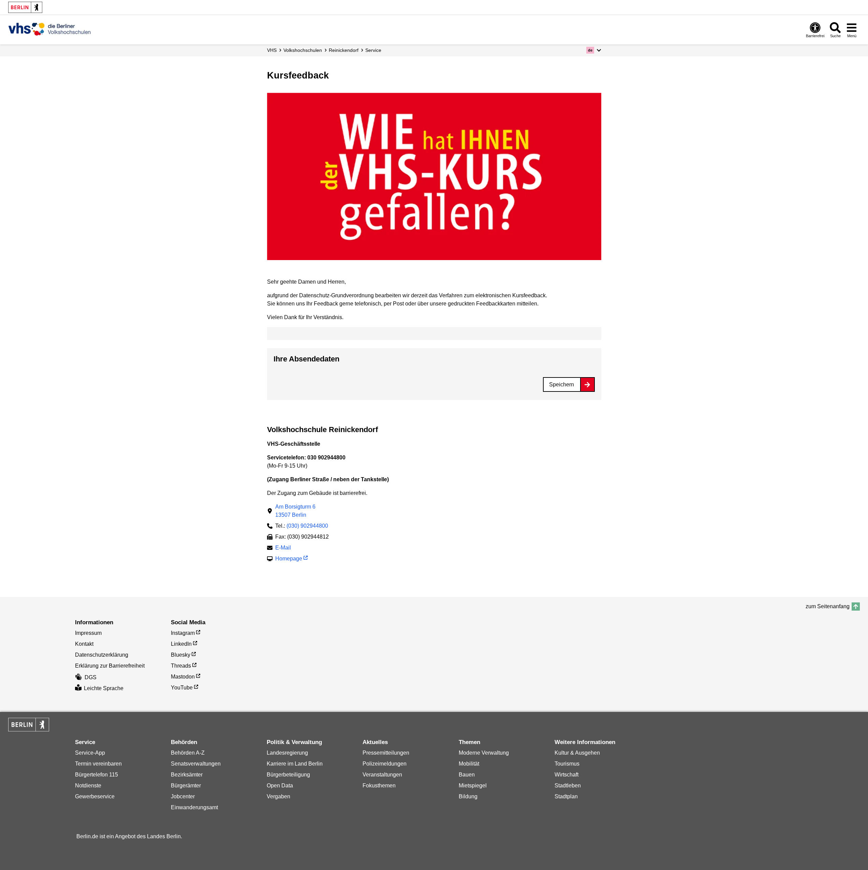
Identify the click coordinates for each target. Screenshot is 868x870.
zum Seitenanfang (828, 606)
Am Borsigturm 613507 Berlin (295, 511)
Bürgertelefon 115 (96, 775)
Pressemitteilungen (386, 753)
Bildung (468, 796)
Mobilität (469, 764)
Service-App (90, 753)
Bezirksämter (187, 775)
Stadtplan (566, 796)
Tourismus (567, 764)
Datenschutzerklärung (101, 655)
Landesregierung (287, 753)
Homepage (288, 559)
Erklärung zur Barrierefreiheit (110, 666)
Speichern (561, 384)
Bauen (467, 775)
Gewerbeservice (95, 796)
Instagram (183, 633)
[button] (593, 50)
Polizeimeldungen (385, 764)
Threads (181, 666)
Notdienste (88, 785)
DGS (91, 677)
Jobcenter (183, 796)
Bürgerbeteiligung (288, 775)
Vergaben (278, 796)
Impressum (88, 633)
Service (373, 50)
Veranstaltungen (382, 775)
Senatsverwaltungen (196, 764)
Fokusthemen (379, 785)
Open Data (280, 785)
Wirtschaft (566, 775)
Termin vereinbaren (98, 764)
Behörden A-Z (188, 753)
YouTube (182, 687)
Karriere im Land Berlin (295, 764)
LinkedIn (181, 644)
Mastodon (183, 677)
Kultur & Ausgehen (577, 753)
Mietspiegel (473, 785)
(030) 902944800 (307, 526)
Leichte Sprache (103, 688)
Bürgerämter (186, 785)
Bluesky (180, 655)
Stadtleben (568, 785)
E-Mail (283, 548)
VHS (272, 50)
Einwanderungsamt (194, 807)
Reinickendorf (343, 50)
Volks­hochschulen (302, 50)
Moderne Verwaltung (484, 753)
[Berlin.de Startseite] (25, 7)
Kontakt (84, 644)
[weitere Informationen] (49, 29)
